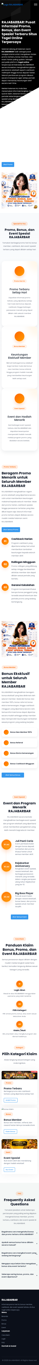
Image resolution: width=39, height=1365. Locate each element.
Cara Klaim (6, 1335)
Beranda (5, 1316)
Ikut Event (9, 1170)
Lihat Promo (8, 164)
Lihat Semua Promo (10, 530)
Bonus (4, 1324)
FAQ (3, 1342)
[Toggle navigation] (35, 4)
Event (4, 1327)
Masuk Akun (22, 164)
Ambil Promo (11, 1100)
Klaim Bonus (10, 1131)
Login (4, 1339)
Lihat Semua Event (19, 917)
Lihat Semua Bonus (12, 775)
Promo (4, 1320)
